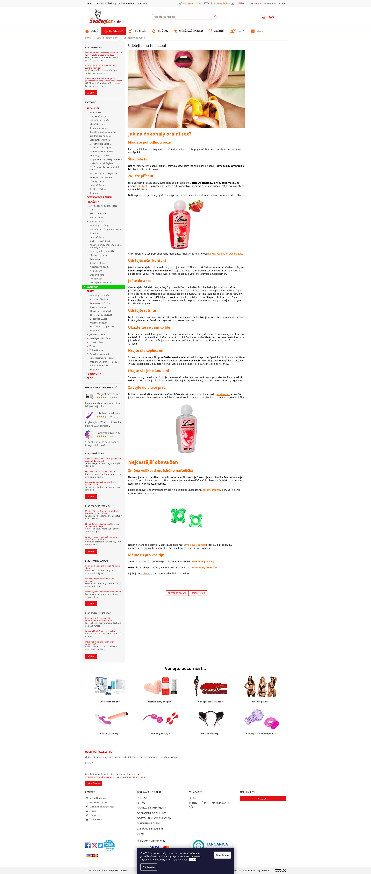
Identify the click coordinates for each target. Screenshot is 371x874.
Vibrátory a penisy (98, 255)
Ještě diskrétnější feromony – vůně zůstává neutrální (101, 66)
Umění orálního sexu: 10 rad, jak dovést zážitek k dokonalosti (103, 459)
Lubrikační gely (97, 185)
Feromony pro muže (99, 155)
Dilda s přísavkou (98, 213)
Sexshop (92, 286)
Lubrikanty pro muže (100, 139)
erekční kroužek (211, 489)
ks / (263, 798)
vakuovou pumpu (196, 544)
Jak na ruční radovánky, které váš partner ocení (100, 483)
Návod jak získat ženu (100, 338)
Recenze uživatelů (99, 299)
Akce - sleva (95, 112)
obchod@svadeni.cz (99, 798)
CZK (281, 3)
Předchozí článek (177, 593)
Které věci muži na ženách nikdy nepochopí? (99, 643)
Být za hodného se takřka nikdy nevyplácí (99, 579)
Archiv (90, 92)
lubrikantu (142, 186)
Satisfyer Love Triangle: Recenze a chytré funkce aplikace (101, 538)
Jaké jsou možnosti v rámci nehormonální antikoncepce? (98, 619)
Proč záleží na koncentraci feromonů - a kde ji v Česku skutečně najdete (103, 53)
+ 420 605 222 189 (98, 802)
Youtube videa (97, 819)
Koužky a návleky (98, 189)
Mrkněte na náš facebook (102, 806)
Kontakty (142, 3)
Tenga (92, 346)
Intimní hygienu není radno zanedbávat (103, 591)
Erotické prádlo (97, 221)
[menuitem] (91, 31)
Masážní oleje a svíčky (100, 143)
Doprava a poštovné (151, 808)
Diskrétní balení (125, 3)
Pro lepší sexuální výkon (101, 163)
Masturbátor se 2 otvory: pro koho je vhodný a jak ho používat (102, 512)
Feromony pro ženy (99, 225)
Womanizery (96, 259)
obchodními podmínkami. (99, 777)
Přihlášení (240, 3)
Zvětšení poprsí (97, 274)
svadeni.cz (95, 815)
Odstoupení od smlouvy (154, 818)
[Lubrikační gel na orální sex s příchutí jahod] (186, 224)
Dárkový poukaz (97, 181)
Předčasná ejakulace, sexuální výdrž (104, 168)
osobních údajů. (138, 777)
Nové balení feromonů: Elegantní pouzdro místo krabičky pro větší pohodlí (103, 79)
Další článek (198, 593)
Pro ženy (93, 201)
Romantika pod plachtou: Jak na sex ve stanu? (102, 567)
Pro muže (93, 108)
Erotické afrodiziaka (99, 116)
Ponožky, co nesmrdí (99, 354)
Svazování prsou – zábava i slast (100, 471)
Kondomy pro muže (99, 128)
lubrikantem (223, 394)
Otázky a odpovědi (99, 322)
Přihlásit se (93, 783)
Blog (90, 378)
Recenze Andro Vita (99, 365)
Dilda (92, 209)
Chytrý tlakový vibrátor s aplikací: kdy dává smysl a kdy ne (102, 525)
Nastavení (149, 867)
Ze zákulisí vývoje (98, 318)
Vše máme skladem (150, 828)
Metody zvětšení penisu (101, 151)
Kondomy (94, 193)
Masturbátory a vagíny (100, 147)
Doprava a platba (105, 3)
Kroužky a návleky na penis (103, 132)
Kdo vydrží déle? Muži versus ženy (100, 631)
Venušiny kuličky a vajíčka (102, 251)
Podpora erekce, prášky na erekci (106, 159)
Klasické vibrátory (98, 263)
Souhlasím (222, 855)
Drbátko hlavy (96, 342)
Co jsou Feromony (99, 307)
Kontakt (143, 798)
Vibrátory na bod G (99, 266)
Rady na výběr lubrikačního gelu (224, 253)
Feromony (94, 373)
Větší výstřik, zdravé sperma (103, 173)
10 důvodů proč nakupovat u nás (209, 804)
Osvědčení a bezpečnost (102, 326)
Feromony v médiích (100, 303)
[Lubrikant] (187, 428)
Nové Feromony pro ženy (102, 357)
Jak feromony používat (101, 314)
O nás (89, 3)
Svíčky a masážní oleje (100, 241)
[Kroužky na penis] (186, 518)
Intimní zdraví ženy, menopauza (105, 229)
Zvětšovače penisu (99, 197)
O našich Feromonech (101, 311)
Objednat (94, 330)
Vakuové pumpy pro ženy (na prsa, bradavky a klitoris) (106, 246)
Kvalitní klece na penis (100, 135)
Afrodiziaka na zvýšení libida (103, 205)
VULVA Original (97, 350)
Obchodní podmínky (151, 813)
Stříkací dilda (96, 217)
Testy (90, 291)
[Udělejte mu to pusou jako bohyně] (186, 88)
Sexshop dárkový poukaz (101, 282)
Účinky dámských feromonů (103, 361)
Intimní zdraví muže (99, 120)
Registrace (256, 3)
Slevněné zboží (97, 278)
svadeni (93, 811)
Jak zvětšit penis (97, 124)
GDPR (192, 859)
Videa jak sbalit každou (101, 177)
